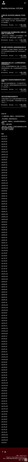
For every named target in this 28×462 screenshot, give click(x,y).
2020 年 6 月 (4, 167)
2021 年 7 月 (4, 136)
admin (12, 25)
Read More (24, 26)
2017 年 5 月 (4, 263)
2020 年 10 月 (4, 157)
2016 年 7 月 (4, 286)
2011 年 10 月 (4, 411)
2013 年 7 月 (4, 364)
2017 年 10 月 (4, 250)
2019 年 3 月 (4, 206)
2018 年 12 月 (4, 214)
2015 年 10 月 (4, 310)
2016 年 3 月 (4, 297)
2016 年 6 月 (4, 289)
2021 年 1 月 (4, 149)
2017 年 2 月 (4, 268)
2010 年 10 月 (4, 440)
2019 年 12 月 (4, 183)
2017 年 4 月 (4, 266)
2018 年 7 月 (4, 227)
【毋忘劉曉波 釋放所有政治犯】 (9, 118)
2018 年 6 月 (4, 229)
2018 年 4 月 (4, 235)
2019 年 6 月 (4, 198)
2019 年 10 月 (4, 188)
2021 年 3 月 (4, 144)
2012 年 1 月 (4, 403)
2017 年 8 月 (4, 255)
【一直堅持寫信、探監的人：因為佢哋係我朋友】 (13, 116)
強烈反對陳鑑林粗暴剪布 (9, 96)
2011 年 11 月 (4, 408)
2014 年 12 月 (4, 328)
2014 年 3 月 (4, 346)
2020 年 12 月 (4, 151)
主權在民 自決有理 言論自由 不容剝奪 (13, 16)
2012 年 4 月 (4, 395)
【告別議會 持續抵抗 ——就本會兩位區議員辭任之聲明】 (13, 122)
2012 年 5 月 (4, 393)
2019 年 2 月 (4, 209)
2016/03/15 (5, 89)
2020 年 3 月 (4, 175)
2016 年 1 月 (4, 302)
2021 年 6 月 (4, 139)
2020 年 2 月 (4, 177)
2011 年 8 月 (4, 416)
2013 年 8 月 (4, 362)
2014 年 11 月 (4, 331)
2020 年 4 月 (4, 172)
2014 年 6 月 (4, 338)
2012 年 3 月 (4, 398)
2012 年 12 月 (4, 382)
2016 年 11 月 (4, 276)
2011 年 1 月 (4, 432)
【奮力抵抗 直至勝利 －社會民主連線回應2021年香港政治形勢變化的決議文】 (14, 127)
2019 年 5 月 (4, 201)
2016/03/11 (5, 104)
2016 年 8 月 (4, 284)
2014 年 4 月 (4, 344)
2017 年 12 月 (4, 245)
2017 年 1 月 (4, 271)
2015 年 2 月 (4, 323)
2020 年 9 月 (4, 159)
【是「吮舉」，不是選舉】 (7, 129)
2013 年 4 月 (4, 372)
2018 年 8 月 (4, 224)
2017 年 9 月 (4, 253)
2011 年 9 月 (4, 414)
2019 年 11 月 (4, 185)
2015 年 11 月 (4, 307)
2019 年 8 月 (4, 193)
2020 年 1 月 (4, 180)
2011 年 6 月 (4, 419)
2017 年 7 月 (4, 258)
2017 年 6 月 (4, 260)
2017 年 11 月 (4, 248)
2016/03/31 (5, 25)
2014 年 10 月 (4, 333)
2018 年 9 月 (4, 222)
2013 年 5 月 (4, 370)
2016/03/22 (5, 55)
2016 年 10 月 (4, 279)
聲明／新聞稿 (23, 25)
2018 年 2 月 (4, 240)
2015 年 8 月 (4, 312)
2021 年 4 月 (4, 141)
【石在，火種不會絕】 (6, 124)
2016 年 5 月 (4, 292)
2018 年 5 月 (4, 232)
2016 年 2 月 (4, 299)
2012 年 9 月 (4, 388)
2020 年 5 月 (4, 170)
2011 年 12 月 (4, 406)
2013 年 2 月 (4, 377)
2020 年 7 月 (4, 164)
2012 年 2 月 (4, 401)
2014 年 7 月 (4, 336)
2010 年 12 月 (4, 434)
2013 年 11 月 (4, 357)
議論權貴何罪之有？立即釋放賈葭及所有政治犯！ (13, 63)
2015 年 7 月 (4, 315)
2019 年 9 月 (4, 190)
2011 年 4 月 (4, 424)
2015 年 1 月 (4, 325)
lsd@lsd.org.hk (23, 455)
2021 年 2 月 (4, 146)
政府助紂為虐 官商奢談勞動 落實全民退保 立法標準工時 (13, 32)
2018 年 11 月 (4, 216)
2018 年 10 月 (4, 219)
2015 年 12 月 (4, 305)
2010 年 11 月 (4, 437)
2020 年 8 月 (4, 162)
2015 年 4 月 (4, 320)
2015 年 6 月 (4, 318)
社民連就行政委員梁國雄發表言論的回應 (13, 80)
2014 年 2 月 (4, 349)
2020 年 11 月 (4, 154)
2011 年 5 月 (4, 421)
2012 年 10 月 (4, 385)
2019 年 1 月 (4, 211)
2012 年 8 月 (4, 390)
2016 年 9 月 (4, 281)
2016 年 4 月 (4, 294)
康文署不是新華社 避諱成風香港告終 (13, 47)
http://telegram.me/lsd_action (19, 457)
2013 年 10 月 (4, 359)
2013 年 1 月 (4, 380)
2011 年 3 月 (4, 427)
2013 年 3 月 (4, 375)
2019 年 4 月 (4, 203)
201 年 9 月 (4, 442)
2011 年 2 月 (4, 429)
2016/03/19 (5, 72)
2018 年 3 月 (4, 237)
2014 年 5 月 (4, 341)
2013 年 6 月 (4, 367)
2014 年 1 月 (4, 351)
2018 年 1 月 (4, 242)
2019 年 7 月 (4, 196)
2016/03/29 (5, 40)
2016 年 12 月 (4, 273)
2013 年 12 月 (4, 354)
